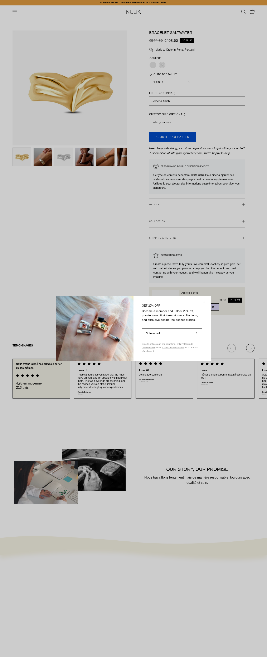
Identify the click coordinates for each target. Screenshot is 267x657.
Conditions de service (173, 347)
